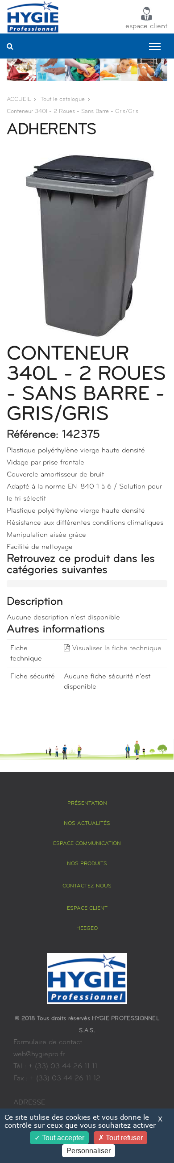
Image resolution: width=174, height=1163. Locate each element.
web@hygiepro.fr (39, 1054)
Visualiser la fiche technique (116, 648)
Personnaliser (88, 1151)
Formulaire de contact (47, 1042)
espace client (146, 26)
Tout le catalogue (63, 99)
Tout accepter (62, 1138)
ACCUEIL (19, 99)
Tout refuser (123, 1138)
